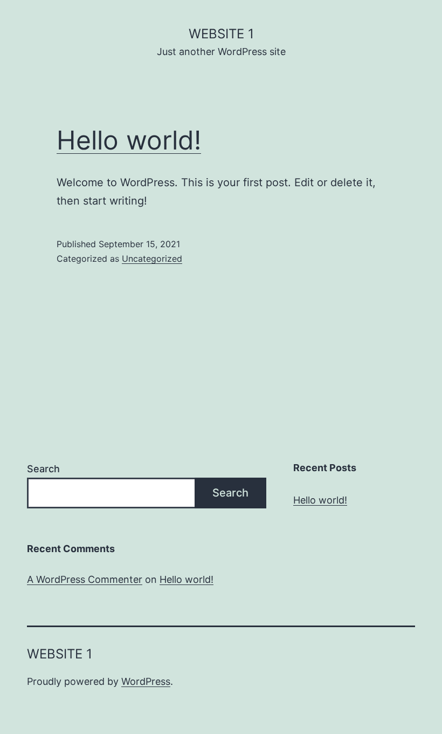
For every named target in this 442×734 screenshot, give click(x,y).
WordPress (145, 681)
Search (43, 468)
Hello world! (129, 140)
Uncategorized (152, 258)
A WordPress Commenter (84, 579)
